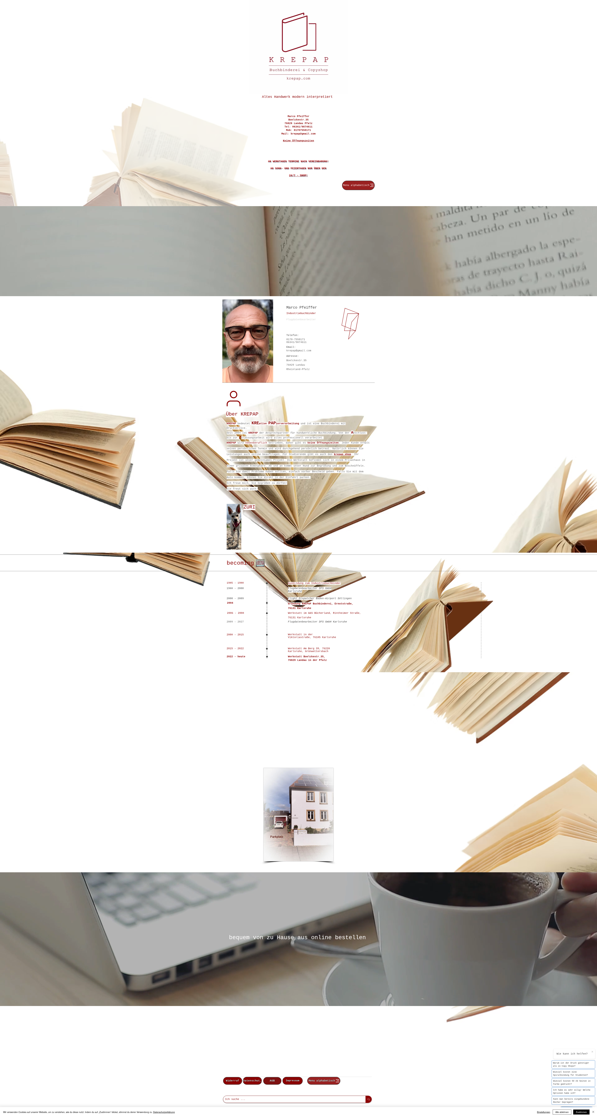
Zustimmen (581, 1112)
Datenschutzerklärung (164, 1112)
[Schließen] (593, 1112)
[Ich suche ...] (369, 1099)
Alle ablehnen (562, 1112)
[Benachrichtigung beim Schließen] (592, 1051)
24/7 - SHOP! (298, 175)
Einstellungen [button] (543, 1112)
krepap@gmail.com (303, 133)
